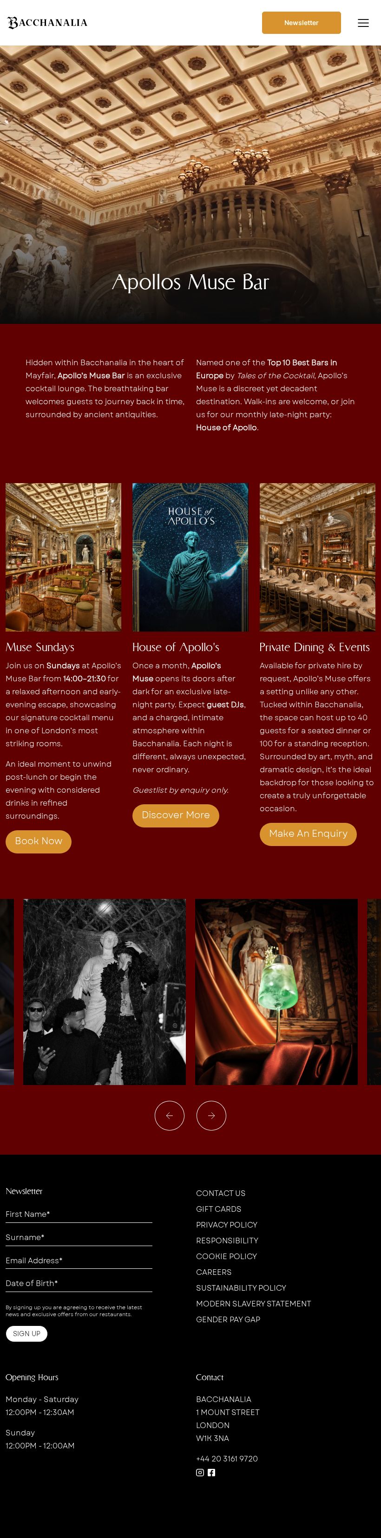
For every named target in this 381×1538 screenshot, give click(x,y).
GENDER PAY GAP (228, 1319)
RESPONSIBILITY (227, 1240)
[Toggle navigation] (363, 23)
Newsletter (301, 22)
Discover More (176, 815)
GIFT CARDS (219, 1209)
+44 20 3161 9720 (227, 1459)
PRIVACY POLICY (226, 1225)
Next (212, 1116)
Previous (170, 1116)
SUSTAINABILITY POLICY (241, 1288)
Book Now (38, 841)
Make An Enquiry (308, 833)
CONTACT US (221, 1193)
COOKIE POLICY (226, 1256)
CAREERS (214, 1272)
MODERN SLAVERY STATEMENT (253, 1304)
